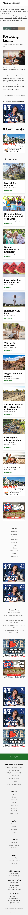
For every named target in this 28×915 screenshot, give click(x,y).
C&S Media (14, 781)
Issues (14, 826)
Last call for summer (10, 184)
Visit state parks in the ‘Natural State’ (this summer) (13, 407)
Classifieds (14, 811)
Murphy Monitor (14, 770)
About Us (14, 858)
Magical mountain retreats (13, 374)
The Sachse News (14, 776)
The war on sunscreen (9, 344)
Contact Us (14, 863)
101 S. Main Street (14, 887)
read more (8, 190)
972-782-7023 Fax (14, 885)
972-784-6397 (14, 883)
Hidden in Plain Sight (12, 312)
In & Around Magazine (14, 784)
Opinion (14, 548)
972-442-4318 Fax (14, 898)
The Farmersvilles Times (14, 767)
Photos (14, 832)
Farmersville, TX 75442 (14, 889)
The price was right (14, 612)
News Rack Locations (14, 861)
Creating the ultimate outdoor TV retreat (12, 440)
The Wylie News (14, 778)
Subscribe (14, 824)
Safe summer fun (12, 467)
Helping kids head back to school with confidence (13, 216)
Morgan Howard (8, 44)
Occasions (14, 545)
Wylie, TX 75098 (14, 876)
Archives (14, 829)
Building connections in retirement (11, 249)
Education (13, 221)
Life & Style (13, 188)
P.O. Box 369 (14, 874)
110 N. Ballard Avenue (14, 900)
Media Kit (14, 848)
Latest (12, 378)
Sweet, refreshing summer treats (13, 281)
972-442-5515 (14, 896)
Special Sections (14, 845)
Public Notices (14, 551)
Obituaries (14, 542)
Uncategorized (14, 556)
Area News (14, 531)
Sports (14, 553)
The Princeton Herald (14, 773)
